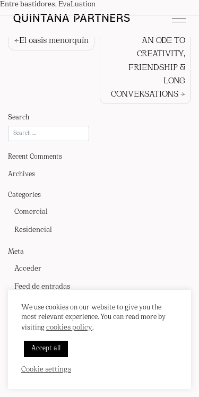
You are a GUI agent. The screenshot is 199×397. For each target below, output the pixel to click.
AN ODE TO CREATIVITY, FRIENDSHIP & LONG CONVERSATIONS (148, 68)
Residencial (33, 230)
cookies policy (69, 327)
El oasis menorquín (54, 41)
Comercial (31, 212)
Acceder (27, 268)
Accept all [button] (45, 349)
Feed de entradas (42, 286)
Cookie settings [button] (46, 369)
